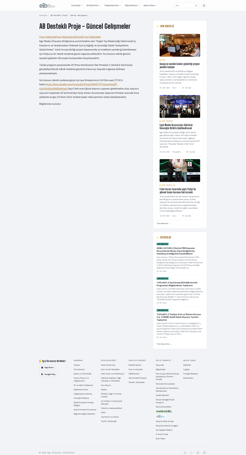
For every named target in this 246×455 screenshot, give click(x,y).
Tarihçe (77, 365)
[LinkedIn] (204, 452)
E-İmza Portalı (162, 434)
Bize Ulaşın (160, 438)
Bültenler (187, 365)
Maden (104, 389)
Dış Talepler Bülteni (164, 430)
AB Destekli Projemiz (138, 378)
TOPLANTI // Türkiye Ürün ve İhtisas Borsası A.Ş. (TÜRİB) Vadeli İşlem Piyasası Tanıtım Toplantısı (179, 317)
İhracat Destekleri (163, 406)
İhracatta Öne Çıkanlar (165, 383)
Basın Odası (149, 5)
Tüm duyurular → (164, 344)
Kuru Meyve (106, 385)
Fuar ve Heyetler (136, 369)
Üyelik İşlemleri (162, 395)
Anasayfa (43, 15)
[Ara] (196, 5)
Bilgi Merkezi (131, 5)
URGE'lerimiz (134, 373)
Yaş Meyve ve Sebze (110, 417)
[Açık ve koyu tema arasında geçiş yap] (204, 5)
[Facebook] (185, 452)
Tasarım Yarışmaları (137, 382)
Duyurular (160, 365)
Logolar (186, 369)
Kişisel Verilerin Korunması (85, 409)
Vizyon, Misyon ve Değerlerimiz (81, 379)
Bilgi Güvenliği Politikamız (84, 414)
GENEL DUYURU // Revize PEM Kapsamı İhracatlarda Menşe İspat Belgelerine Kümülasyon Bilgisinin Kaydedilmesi (176, 251)
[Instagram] (198, 452)
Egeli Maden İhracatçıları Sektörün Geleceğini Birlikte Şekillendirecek (176, 126)
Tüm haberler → (164, 223)
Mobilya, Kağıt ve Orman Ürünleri (111, 395)
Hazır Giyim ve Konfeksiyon (112, 373)
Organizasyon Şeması (83, 393)
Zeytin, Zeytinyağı (108, 421)
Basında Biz (188, 378)
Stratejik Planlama (81, 398)
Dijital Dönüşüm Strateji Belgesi (84, 404)
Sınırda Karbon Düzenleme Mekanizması (167, 389)
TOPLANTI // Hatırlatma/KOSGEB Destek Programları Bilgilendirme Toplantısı (177, 284)
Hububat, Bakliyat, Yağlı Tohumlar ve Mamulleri (111, 379)
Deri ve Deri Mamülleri (110, 369)
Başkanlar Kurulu (81, 389)
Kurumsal (75, 5)
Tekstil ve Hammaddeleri (111, 408)
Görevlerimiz (79, 369)
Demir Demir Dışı (108, 365)
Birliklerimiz (92, 5)
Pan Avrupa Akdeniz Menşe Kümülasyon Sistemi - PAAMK (167, 376)
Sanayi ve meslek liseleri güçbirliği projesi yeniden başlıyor (180, 65)
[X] (191, 452)
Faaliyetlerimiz (112, 5)
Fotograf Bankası (190, 373)
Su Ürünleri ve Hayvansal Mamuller (111, 402)
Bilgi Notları (161, 369)
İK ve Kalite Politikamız (83, 385)
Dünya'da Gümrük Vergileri (167, 425)
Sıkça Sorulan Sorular (165, 421)
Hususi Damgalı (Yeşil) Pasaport (165, 401)
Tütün (103, 412)
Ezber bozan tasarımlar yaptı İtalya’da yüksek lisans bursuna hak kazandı (178, 190)
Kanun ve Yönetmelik (82, 373)
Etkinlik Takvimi (135, 365)
